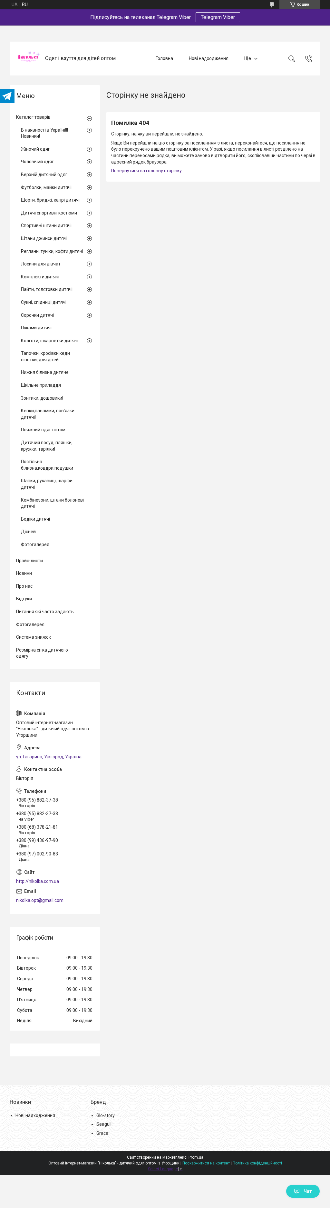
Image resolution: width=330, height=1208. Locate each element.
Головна (164, 58)
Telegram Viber (218, 17)
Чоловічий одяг (37, 161)
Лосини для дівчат (41, 263)
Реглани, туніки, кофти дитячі (52, 251)
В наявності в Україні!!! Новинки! (44, 133)
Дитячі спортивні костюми (49, 212)
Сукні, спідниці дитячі (43, 302)
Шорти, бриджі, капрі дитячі (50, 200)
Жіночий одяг (35, 149)
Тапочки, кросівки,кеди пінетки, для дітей (45, 356)
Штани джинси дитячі (44, 238)
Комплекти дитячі (40, 276)
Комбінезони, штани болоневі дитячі (52, 503)
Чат (308, 1191)
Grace (102, 1133)
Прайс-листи (29, 560)
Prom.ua (196, 1157)
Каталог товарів (33, 117)
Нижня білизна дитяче (45, 372)
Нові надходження (208, 58)
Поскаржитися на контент (206, 1163)
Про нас (24, 586)
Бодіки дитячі (35, 519)
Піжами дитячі (36, 327)
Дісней (28, 531)
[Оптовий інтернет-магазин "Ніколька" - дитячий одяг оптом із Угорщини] (28, 58)
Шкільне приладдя (41, 385)
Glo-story (105, 1115)
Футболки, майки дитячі (46, 187)
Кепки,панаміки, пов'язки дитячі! (47, 414)
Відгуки (24, 598)
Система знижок (33, 637)
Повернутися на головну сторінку (146, 170)
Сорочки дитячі (37, 315)
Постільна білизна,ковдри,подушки (47, 465)
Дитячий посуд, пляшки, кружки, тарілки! (47, 446)
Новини (24, 573)
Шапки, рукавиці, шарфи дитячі (47, 484)
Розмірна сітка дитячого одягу (42, 653)
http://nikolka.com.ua (37, 881)
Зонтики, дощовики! (42, 398)
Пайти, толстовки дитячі (47, 289)
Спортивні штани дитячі (46, 225)
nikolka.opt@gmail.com (39, 900)
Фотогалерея (35, 544)
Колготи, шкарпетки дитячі (49, 340)
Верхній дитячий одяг (44, 174)
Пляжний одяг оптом (43, 429)
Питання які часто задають (45, 611)
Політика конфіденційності (257, 1163)
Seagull (104, 1124)
